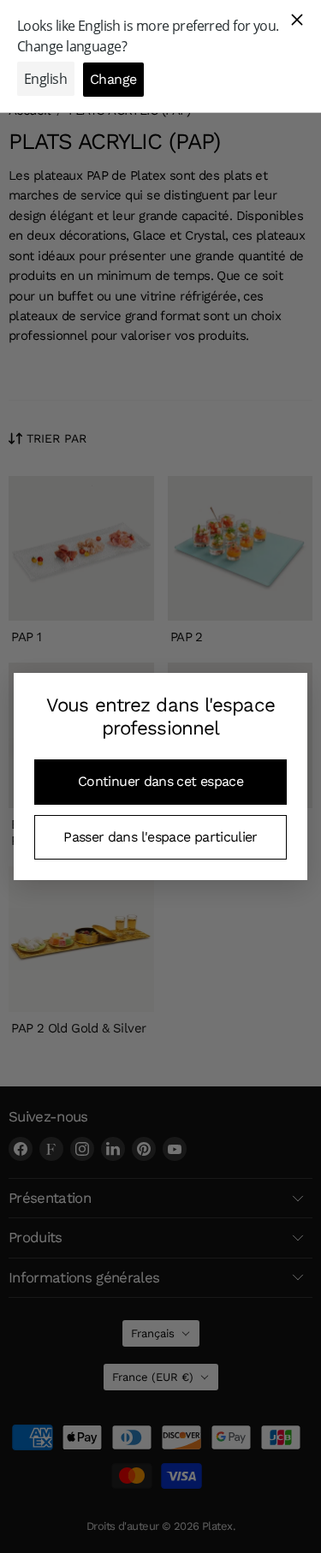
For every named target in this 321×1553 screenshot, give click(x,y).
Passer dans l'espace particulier (160, 837)
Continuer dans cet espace (160, 781)
